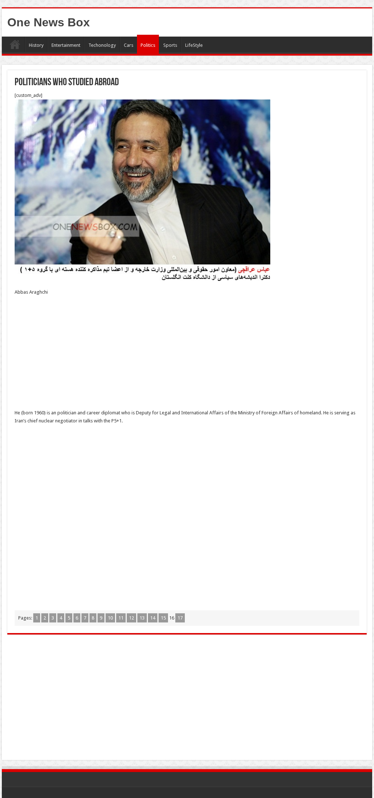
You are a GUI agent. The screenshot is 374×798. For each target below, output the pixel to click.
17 (180, 618)
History (36, 45)
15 (163, 618)
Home (14, 44)
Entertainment (65, 45)
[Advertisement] (187, 355)
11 (120, 618)
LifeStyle (194, 45)
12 (131, 618)
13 (142, 618)
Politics (148, 45)
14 (152, 618)
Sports (170, 45)
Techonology (102, 45)
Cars (128, 45)
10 (110, 618)
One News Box (48, 22)
